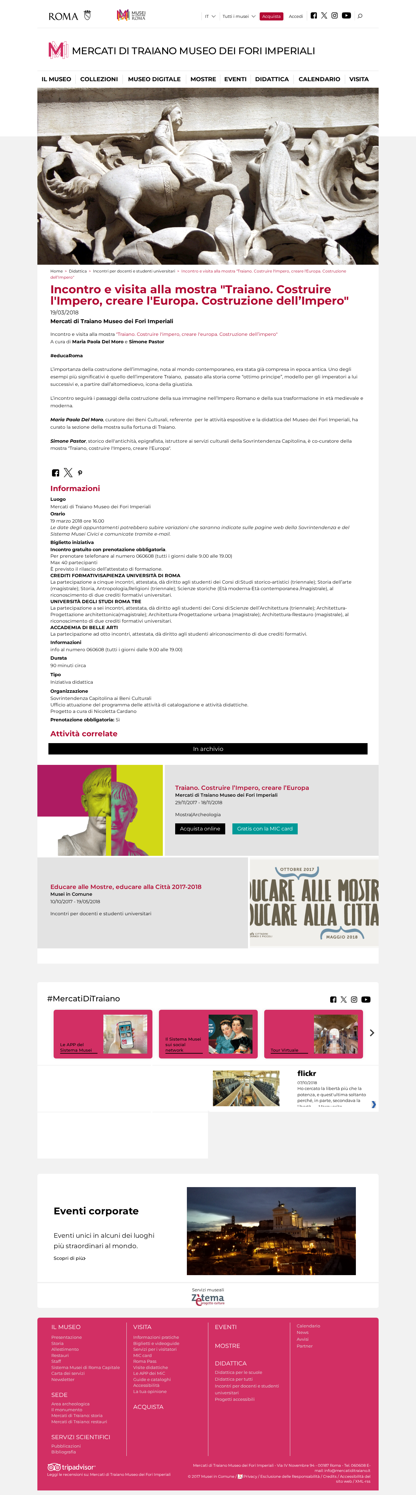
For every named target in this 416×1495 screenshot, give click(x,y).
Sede (59, 1395)
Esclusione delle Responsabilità (290, 1476)
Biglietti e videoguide (156, 1343)
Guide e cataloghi (152, 1379)
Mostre (203, 79)
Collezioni (99, 79)
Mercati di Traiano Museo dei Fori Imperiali (193, 51)
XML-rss (362, 1481)
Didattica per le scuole (238, 1372)
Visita (359, 79)
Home (56, 271)
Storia (57, 1343)
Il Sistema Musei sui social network (183, 1044)
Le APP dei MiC (149, 1373)
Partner (305, 1346)
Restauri (60, 1355)
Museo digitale (154, 79)
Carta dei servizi (68, 1373)
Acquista (271, 16)
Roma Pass (144, 1361)
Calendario (319, 79)
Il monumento (66, 1409)
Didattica (272, 79)
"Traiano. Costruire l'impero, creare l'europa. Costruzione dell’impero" (197, 334)
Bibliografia (63, 1451)
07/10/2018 (331, 1095)
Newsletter (62, 1379)
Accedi (296, 16)
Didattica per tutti (234, 1379)
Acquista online (200, 829)
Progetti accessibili (235, 1399)
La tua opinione (150, 1391)
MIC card (142, 1355)
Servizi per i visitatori (155, 1349)
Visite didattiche (150, 1367)
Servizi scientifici (80, 1437)
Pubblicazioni (66, 1446)
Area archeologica (70, 1403)
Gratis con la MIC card (265, 829)
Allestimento (65, 1349)
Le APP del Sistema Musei (76, 1047)
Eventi (235, 79)
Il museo (56, 79)
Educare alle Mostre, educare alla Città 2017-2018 (126, 887)
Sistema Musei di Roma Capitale (85, 1367)
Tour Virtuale (284, 1050)
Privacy (250, 1476)
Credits (330, 1476)
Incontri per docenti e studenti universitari (134, 271)
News (302, 1332)
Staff (56, 1361)
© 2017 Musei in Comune (211, 1476)
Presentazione (66, 1337)
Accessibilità (146, 1385)
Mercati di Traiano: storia (77, 1415)
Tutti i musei (236, 16)
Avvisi (303, 1339)
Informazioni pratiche (156, 1337)
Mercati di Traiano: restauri (79, 1421)
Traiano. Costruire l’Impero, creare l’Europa (242, 788)
